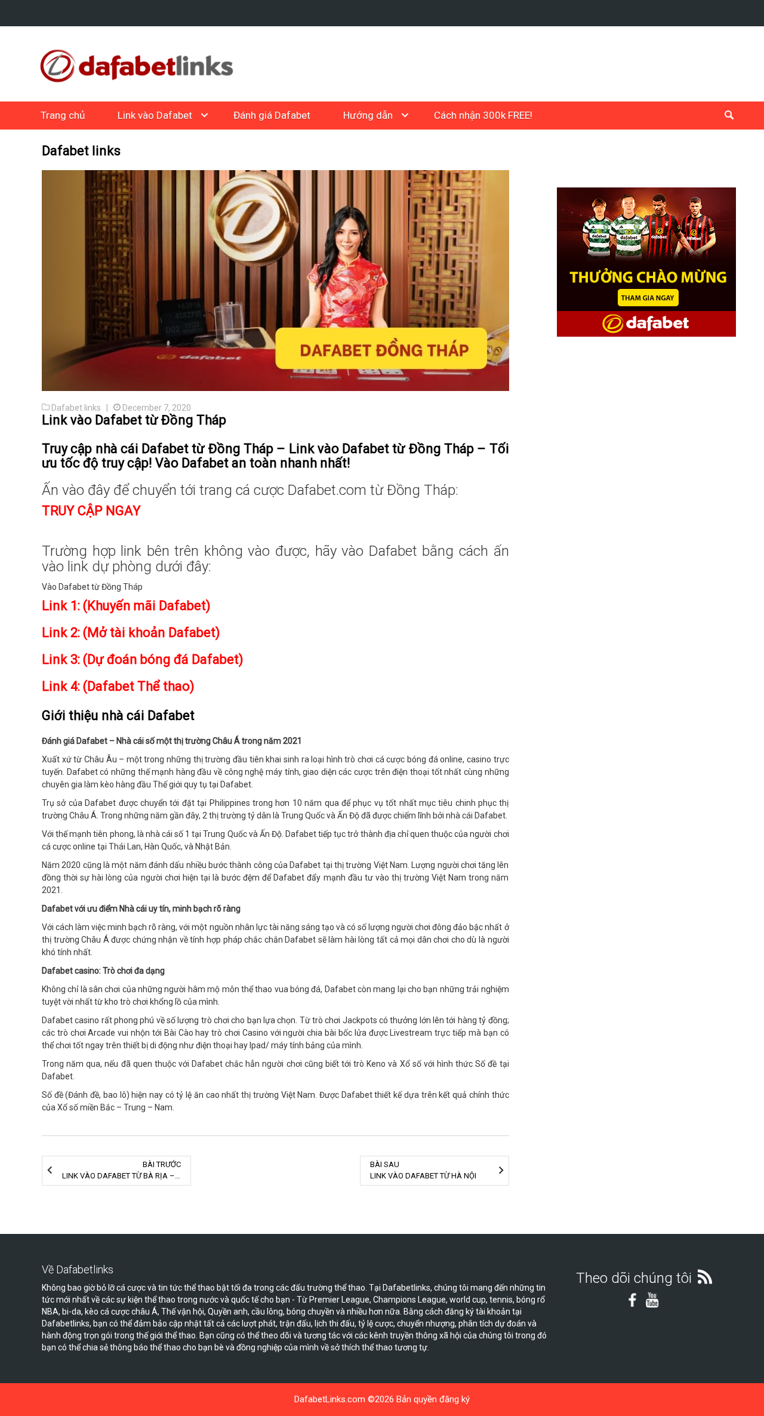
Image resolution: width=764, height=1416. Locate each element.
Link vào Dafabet (155, 115)
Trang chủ (63, 115)
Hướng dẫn (368, 115)
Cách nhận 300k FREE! (483, 115)
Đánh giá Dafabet (271, 115)
